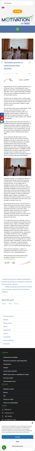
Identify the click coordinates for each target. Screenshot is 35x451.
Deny (17, 441)
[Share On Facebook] (2, 114)
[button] (32, 423)
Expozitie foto (7, 330)
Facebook (4, 303)
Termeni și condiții (8, 399)
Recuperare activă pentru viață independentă (15, 360)
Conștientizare (7, 364)
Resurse (5, 392)
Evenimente (6, 343)
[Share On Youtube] (2, 118)
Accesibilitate (6, 337)
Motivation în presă (8, 389)
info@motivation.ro (9, 413)
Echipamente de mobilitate (10, 357)
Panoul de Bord (7, 323)
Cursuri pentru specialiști (10, 371)
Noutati (5, 326)
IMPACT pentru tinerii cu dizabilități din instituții (16, 374)
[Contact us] (2, 121)
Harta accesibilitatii (8, 340)
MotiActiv (5, 319)
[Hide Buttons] (1, 124)
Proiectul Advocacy (8, 316)
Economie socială (8, 378)
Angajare (5, 367)
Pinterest (16, 303)
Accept (17, 437)
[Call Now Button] (4, 447)
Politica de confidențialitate (10, 402)
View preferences (17, 446)
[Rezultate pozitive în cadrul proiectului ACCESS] (17, 49)
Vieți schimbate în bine (9, 381)
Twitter (10, 303)
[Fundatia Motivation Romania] (17, 19)
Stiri (17, 73)
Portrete (5, 333)
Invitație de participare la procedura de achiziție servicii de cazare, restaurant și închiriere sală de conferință (17, 289)
